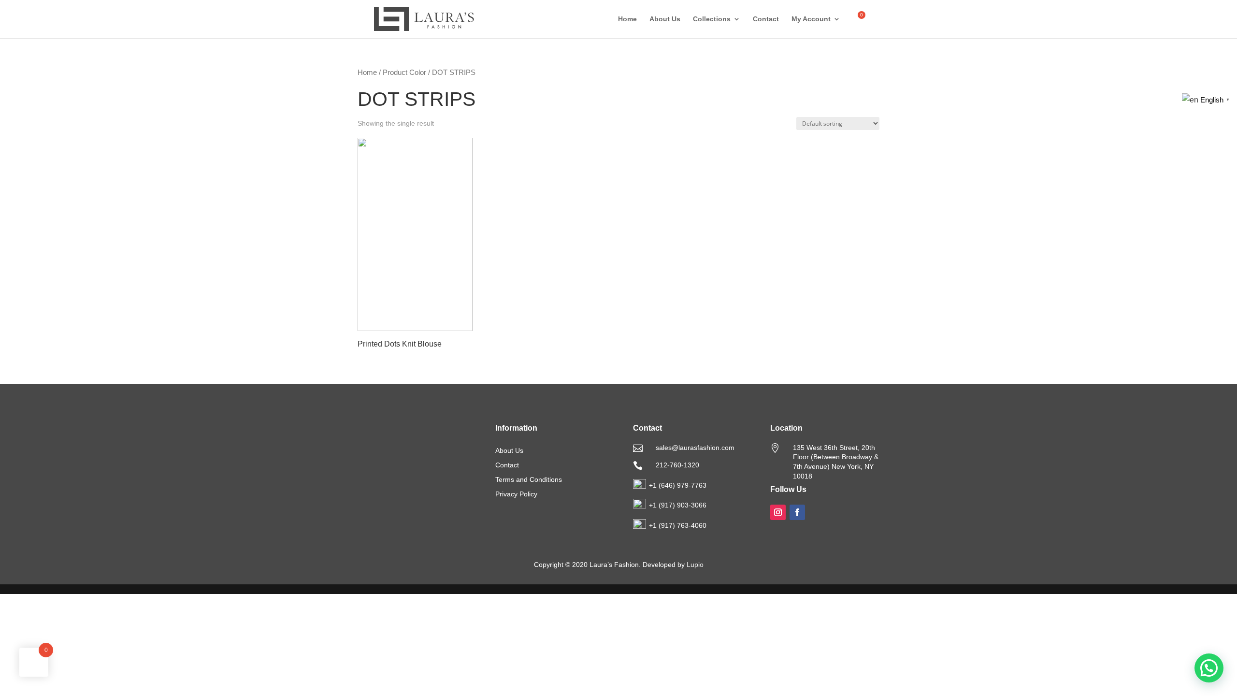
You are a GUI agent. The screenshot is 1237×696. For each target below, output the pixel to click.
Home (627, 19)
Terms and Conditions (528, 479)
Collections (712, 19)
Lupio (695, 564)
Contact (766, 19)
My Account (811, 19)
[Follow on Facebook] (797, 512)
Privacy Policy (516, 494)
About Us (664, 19)
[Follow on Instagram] (778, 512)
